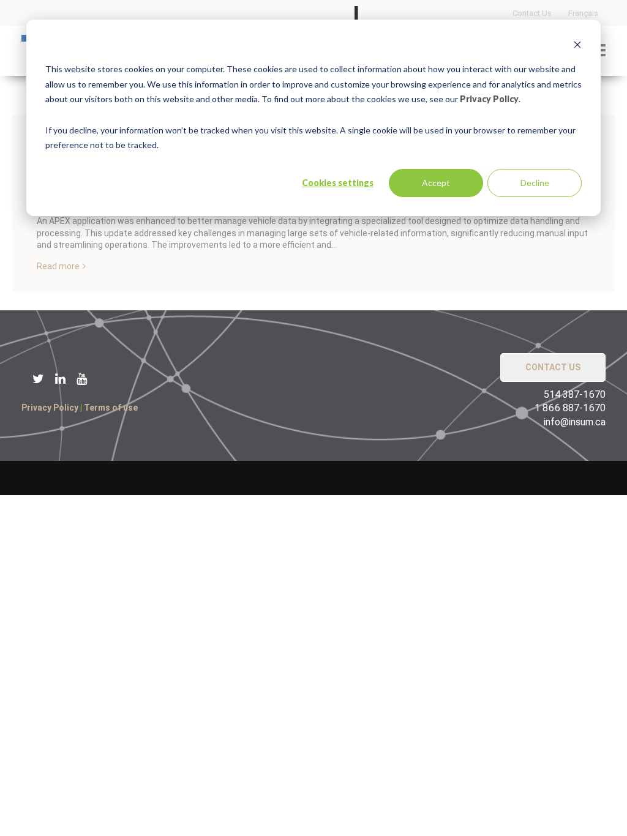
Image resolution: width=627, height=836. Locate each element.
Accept (436, 182)
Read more (58, 266)
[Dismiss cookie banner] (577, 46)
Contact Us (532, 13)
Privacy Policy (489, 99)
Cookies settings (338, 182)
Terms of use (111, 407)
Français (583, 13)
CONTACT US (552, 367)
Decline (534, 182)
